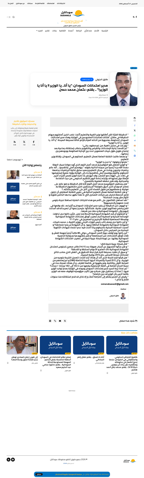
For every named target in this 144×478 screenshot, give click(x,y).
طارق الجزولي (114, 295)
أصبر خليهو (38, 225)
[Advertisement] (72, 49)
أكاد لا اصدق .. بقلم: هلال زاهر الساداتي (90, 358)
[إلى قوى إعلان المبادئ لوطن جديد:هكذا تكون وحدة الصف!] (22, 345)
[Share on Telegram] (134, 140)
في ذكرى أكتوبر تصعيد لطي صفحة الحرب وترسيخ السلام (31, 185)
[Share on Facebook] (134, 125)
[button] (39, 474)
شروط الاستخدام (61, 474)
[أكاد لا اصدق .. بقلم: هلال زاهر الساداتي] (88, 345)
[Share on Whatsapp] (134, 135)
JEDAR (65, 463)
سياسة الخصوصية (75, 474)
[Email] (134, 145)
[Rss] (133, 17)
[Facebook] (136, 17)
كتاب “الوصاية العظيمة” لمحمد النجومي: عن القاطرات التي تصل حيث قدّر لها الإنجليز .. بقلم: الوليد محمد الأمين (32, 203)
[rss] (14, 143)
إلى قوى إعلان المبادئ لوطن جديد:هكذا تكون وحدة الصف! (24, 358)
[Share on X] (134, 130)
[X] (24, 143)
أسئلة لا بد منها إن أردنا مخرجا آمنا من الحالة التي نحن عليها (32, 176)
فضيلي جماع (35, 363)
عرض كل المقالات (86, 79)
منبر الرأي (133, 68)
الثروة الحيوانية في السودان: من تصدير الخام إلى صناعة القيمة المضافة (32, 217)
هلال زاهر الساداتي (99, 363)
